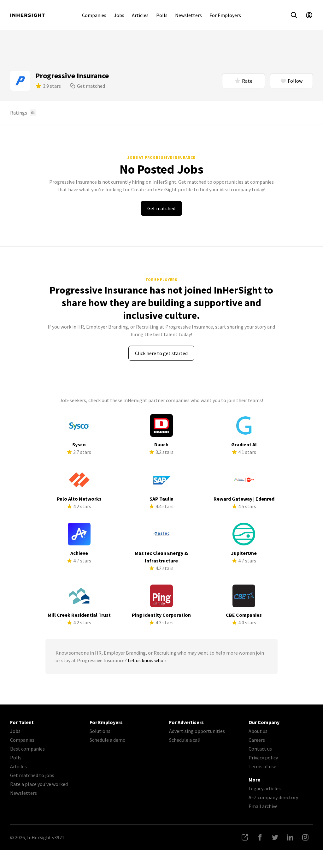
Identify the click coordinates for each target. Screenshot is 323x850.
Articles (140, 15)
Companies (94, 15)
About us (258, 731)
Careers (257, 740)
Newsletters (188, 15)
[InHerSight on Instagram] (305, 837)
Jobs (119, 15)
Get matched (91, 86)
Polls (161, 15)
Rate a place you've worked (39, 784)
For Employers (225, 15)
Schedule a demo (108, 740)
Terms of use (262, 766)
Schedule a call (185, 740)
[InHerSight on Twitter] (275, 837)
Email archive (263, 806)
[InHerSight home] (27, 15)
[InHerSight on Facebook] (259, 837)
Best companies (27, 749)
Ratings (22, 113)
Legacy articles (265, 788)
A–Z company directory (273, 797)
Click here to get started (161, 353)
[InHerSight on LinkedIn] (290, 837)
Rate (247, 81)
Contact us (260, 749)
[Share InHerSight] (244, 837)
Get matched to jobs (32, 775)
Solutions (100, 731)
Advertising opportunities (197, 731)
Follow (295, 81)
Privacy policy (263, 757)
